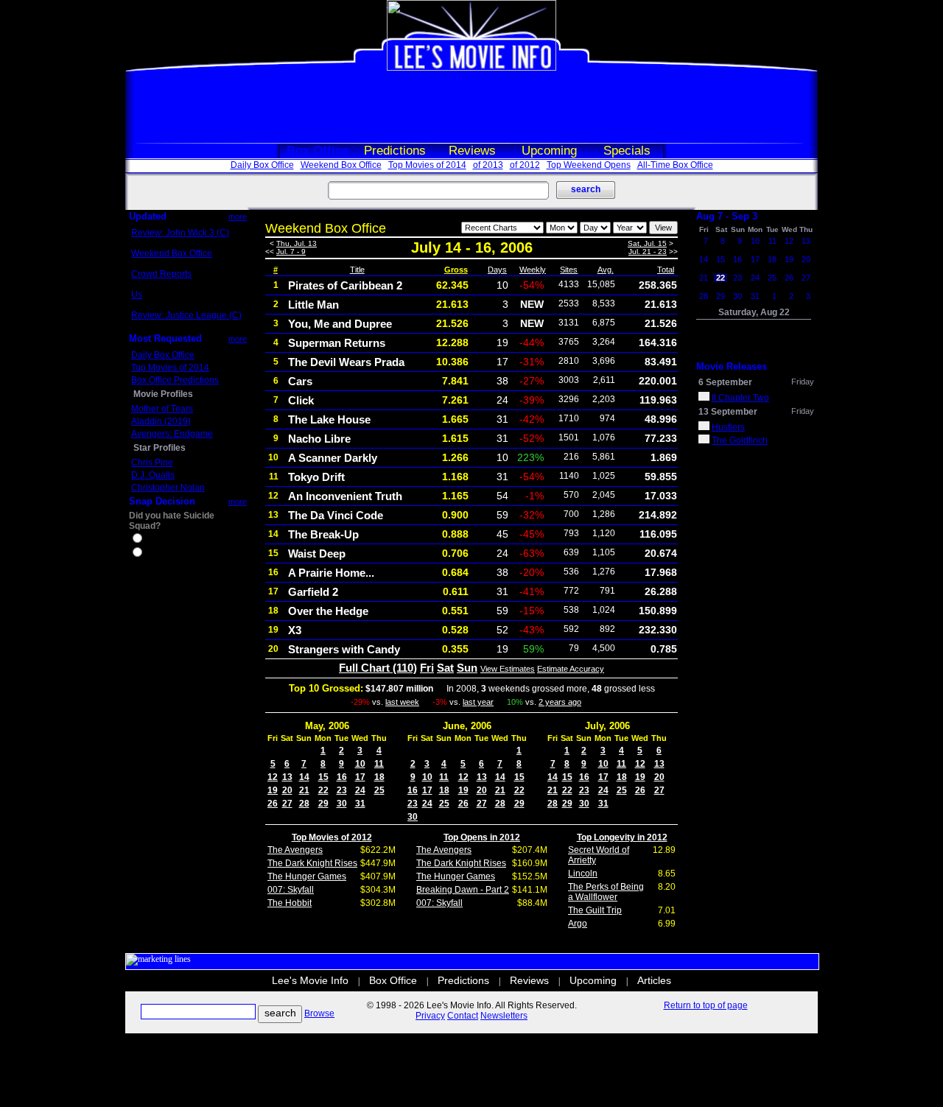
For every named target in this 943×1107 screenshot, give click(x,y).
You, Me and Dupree (340, 323)
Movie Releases (731, 366)
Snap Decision (162, 501)
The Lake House (329, 419)
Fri (427, 667)
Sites (569, 269)
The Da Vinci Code (335, 515)
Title (357, 269)
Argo (577, 923)
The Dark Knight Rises (312, 863)
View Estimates (507, 668)
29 (323, 803)
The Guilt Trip (595, 910)
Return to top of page (706, 1005)
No (150, 554)
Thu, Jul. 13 (296, 243)
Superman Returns (336, 343)
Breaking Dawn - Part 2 (462, 890)
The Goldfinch (740, 440)
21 (304, 790)
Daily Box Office (262, 165)
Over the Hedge (328, 611)
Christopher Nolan (168, 487)
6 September (725, 382)
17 (360, 777)
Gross (456, 269)
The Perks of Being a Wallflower (606, 892)
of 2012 (525, 165)
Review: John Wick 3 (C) (180, 233)
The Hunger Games (306, 876)
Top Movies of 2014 (427, 165)
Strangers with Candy (344, 649)
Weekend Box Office (341, 165)
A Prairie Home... (331, 572)
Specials (627, 151)
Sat (445, 667)
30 (342, 803)
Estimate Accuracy (570, 668)
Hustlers (728, 427)
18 (379, 777)
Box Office (317, 151)
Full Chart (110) (378, 667)
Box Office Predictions (175, 380)
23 (342, 790)
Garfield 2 (313, 592)
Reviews (472, 151)
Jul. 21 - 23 (647, 251)
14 (304, 777)
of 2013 (488, 165)
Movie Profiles (163, 394)
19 (272, 790)
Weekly (532, 269)
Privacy (430, 1016)
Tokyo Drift (316, 477)
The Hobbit (289, 903)
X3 (294, 630)
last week (402, 701)
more (237, 216)
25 (379, 790)
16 (342, 777)
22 (323, 790)
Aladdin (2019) (161, 421)
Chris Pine (152, 462)
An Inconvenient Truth (345, 496)
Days (497, 269)
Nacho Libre (319, 438)
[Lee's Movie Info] (471, 68)
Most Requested (165, 338)
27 (287, 803)
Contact (462, 1016)
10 (360, 764)
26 (272, 803)
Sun (467, 667)
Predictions (395, 151)
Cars (300, 381)
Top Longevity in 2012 (622, 837)
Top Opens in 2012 (482, 837)
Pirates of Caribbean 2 (345, 285)
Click (301, 400)
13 (287, 777)
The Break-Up (323, 534)
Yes (151, 540)
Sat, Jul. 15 (647, 243)
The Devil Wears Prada (346, 362)
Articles (654, 980)
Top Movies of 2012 (332, 837)
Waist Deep (317, 553)
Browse (319, 1013)
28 (304, 803)
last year (478, 701)
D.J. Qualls (153, 475)
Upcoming (549, 151)
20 (287, 790)
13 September (727, 412)
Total (665, 269)
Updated (147, 216)
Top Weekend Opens (589, 165)
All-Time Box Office (675, 165)
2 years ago (560, 701)
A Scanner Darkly (332, 457)
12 (272, 777)
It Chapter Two (740, 398)
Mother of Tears (162, 409)
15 (323, 777)
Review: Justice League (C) (186, 315)
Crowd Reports (161, 274)
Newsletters (503, 1016)
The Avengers (295, 850)
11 (379, 764)
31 (360, 803)
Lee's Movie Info (310, 980)
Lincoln (582, 873)
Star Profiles (159, 448)
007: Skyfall (290, 890)
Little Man (313, 304)
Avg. (605, 269)
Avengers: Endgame (172, 434)
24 (360, 790)
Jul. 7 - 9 (291, 251)
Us (136, 294)
